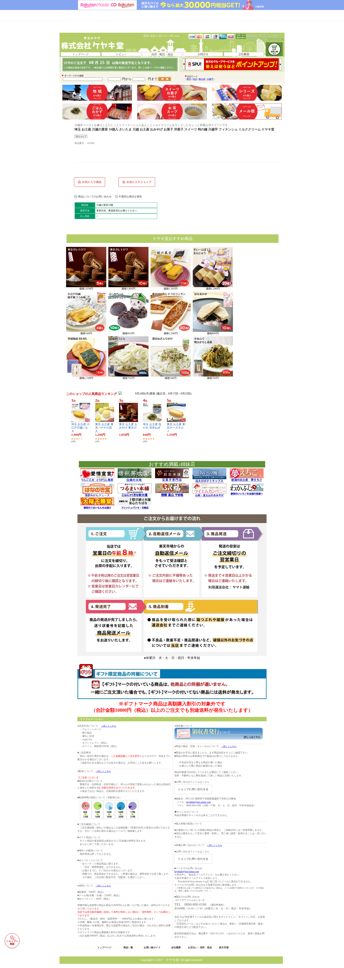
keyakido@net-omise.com (198, 802)
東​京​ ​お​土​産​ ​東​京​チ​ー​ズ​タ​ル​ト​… (176, 428)
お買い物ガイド (152, 947)
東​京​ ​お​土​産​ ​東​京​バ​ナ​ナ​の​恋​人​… (104, 428)
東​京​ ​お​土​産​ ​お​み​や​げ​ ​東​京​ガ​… (128, 428)
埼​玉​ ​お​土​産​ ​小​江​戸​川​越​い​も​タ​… (80, 428)
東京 (189, 79)
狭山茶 (202, 79)
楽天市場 (224, 947)
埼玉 (195, 79)
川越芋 (210, 79)
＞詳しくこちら (108, 726)
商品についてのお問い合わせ (95, 196)
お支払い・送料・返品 (200, 947)
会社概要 (176, 947)
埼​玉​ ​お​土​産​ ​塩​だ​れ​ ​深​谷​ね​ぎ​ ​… (152, 428)
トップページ (104, 947)
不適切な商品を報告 (130, 196)
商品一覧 (128, 947)
